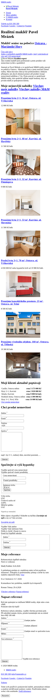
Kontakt (9, 19)
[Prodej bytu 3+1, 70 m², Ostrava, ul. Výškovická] (23, 296)
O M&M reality (12, 17)
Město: (3, 634)
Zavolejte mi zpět (7, 522)
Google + (13, 26)
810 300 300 (10, 24)
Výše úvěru (5, 496)
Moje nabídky (11, 15)
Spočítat (7, 490)
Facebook (5, 26)
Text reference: (7, 639)
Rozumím (5, 696)
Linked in (21, 26)
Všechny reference (8, 592)
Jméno (4, 413)
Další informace (25, 691)
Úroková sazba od (8, 500)
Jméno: (4, 618)
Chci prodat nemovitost (10, 402)
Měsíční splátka (7, 505)
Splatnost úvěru (9, 485)
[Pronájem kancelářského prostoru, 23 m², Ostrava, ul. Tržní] (23, 337)
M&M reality (6, 2)
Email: (4, 629)
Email (4, 418)
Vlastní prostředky (10, 480)
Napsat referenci (22, 592)
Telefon (4, 423)
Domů (8, 13)
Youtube (28, 26)
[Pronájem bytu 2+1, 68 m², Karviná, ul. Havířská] (23, 174)
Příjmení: (5, 623)
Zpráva (4, 431)
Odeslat (5, 459)
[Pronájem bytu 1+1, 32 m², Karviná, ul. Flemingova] (23, 215)
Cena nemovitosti (10, 475)
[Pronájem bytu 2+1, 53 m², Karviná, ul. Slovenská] (23, 256)
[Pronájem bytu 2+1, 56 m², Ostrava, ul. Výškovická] (23, 134)
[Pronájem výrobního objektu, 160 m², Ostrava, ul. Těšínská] (23, 378)
